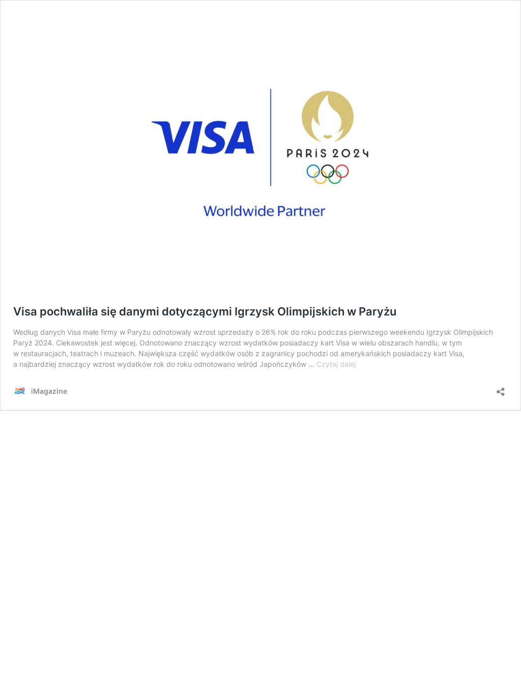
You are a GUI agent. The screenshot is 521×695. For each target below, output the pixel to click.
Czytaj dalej (336, 364)
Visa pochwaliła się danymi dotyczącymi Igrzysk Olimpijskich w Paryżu (204, 311)
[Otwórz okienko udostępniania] (501, 388)
